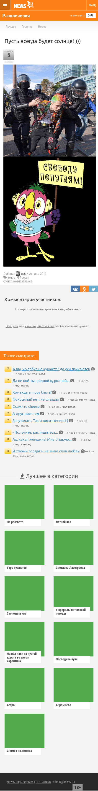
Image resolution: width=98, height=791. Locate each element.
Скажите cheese (26, 406)
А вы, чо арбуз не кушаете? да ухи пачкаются (51, 368)
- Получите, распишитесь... (35, 432)
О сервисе (27, 782)
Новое (42, 26)
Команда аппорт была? (32, 392)
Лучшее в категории (51, 475)
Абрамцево (63, 705)
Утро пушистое (17, 568)
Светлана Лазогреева (70, 568)
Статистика (43, 782)
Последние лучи (66, 659)
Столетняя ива (16, 613)
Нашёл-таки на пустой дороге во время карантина (22, 657)
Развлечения (16, 16)
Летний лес (63, 522)
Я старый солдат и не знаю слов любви (46, 450)
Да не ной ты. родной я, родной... (41, 380)
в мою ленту (77, 15)
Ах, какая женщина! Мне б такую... (42, 439)
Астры (11, 705)
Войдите (12, 326)
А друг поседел (26, 413)
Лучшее (11, 26)
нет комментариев (19, 281)
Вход (92, 5)
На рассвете (15, 522)
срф (23, 273)
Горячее (27, 26)
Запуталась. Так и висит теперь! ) (40, 420)
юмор (11, 277)
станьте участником (39, 326)
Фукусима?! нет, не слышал (36, 399)
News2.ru (13, 782)
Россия (24, 277)
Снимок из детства (19, 751)
